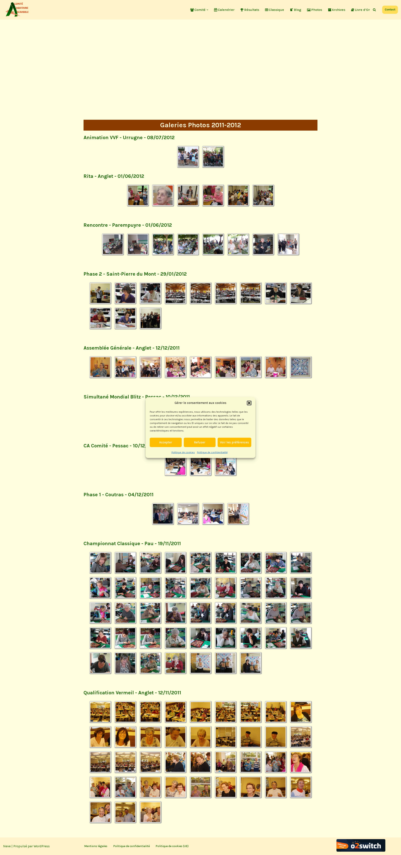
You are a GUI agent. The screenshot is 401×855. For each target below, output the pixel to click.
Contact (390, 9)
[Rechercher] (374, 9)
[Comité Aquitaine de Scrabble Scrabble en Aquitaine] (17, 10)
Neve (7, 846)
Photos (316, 10)
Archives (338, 10)
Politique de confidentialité (212, 452)
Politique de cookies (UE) (172, 846)
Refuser (199, 442)
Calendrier (226, 10)
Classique (276, 10)
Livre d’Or (362, 10)
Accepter (165, 442)
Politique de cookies (183, 452)
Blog (297, 10)
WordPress (42, 846)
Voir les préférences (234, 442)
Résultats (251, 10)
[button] (249, 403)
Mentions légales (95, 846)
